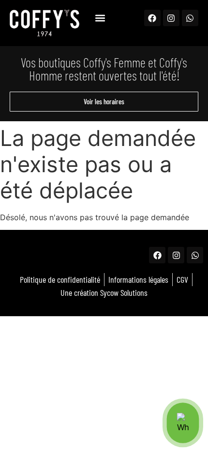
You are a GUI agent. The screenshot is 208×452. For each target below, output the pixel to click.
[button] (100, 18)
